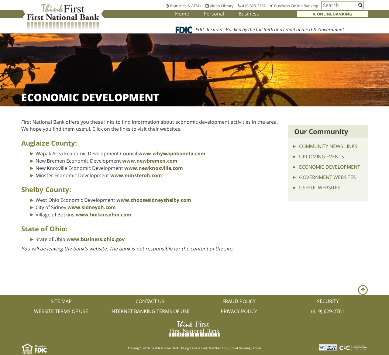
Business (249, 13)
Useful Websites (319, 187)
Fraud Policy (239, 301)
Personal (214, 13)
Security (328, 301)
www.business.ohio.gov (96, 239)
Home (182, 13)
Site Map (61, 301)
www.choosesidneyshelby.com (153, 200)
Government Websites (327, 177)
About (182, 22)
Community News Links (328, 146)
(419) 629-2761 (327, 311)
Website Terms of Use (61, 311)
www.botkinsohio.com (103, 214)
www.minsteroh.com (136, 175)
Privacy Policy (239, 311)
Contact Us (150, 301)
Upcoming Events (321, 156)
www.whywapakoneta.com (171, 153)
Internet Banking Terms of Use (150, 311)
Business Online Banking (295, 6)
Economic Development (329, 167)
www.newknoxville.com (153, 168)
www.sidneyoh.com (91, 207)
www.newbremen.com (149, 160)
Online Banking (334, 14)
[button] (363, 290)
